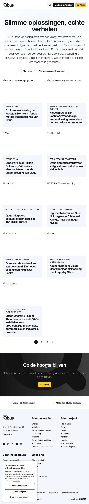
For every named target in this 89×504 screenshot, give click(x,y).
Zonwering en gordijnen (41, 440)
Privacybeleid (53, 493)
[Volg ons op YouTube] (16, 444)
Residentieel (66, 424)
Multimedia (36, 443)
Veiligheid (36, 427)
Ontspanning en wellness (42, 446)
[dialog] (19, 481)
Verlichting (36, 433)
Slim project (69, 418)
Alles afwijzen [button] (19, 492)
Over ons (38, 454)
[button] (20, 497)
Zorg (63, 427)
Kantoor (64, 437)
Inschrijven (44, 385)
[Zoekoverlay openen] (49, 5)
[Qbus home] (8, 5)
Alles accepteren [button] (19, 485)
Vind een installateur (64, 5)
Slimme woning (42, 418)
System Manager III (11, 460)
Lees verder (16, 481)
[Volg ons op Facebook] (4, 443)
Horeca (64, 440)
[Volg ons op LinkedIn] (20, 443)
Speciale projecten (68, 446)
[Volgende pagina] (53, 342)
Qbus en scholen (39, 460)
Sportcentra (66, 433)
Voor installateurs (14, 454)
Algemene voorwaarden (69, 493)
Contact (6, 434)
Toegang (35, 437)
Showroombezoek (39, 476)
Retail (63, 430)
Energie (35, 424)
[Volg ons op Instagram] (8, 443)
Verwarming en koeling (41, 430)
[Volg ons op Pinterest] (12, 443)
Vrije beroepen (67, 443)
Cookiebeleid (40, 493)
